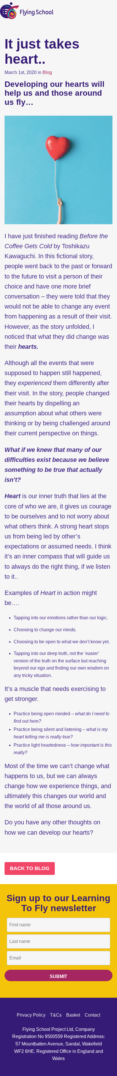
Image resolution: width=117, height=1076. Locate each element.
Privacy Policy (31, 1015)
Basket (73, 1015)
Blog (47, 72)
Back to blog (29, 868)
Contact (92, 1015)
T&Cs (56, 1015)
